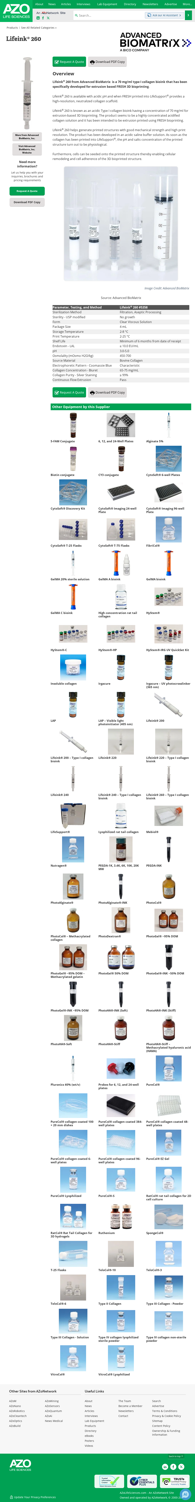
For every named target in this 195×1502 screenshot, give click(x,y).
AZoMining (52, 1401)
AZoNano (15, 1406)
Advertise (158, 1406)
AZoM (12, 1401)
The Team (124, 1401)
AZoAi (48, 1416)
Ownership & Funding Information (166, 1432)
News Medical (54, 1421)
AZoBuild (15, 1426)
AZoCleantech (18, 1416)
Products (12, 27)
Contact (123, 1416)
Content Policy (161, 1426)
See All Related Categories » (39, 27)
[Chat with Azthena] (185, 1494)
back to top (175, 1456)
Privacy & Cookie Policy (166, 1416)
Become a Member (130, 1406)
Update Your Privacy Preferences (34, 1497)
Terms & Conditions (164, 1411)
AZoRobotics (17, 1411)
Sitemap (157, 1421)
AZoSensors (52, 1406)
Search (156, 1401)
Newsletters (126, 1411)
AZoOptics (15, 1421)
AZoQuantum (53, 1411)
